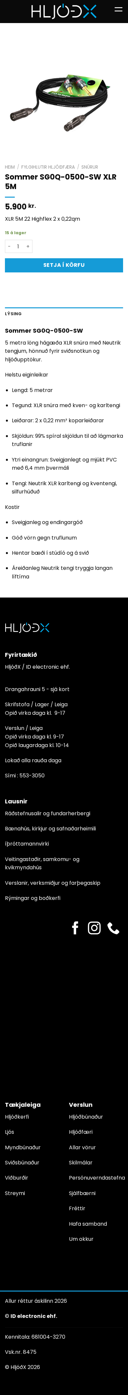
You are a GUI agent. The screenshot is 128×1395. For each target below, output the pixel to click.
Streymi (15, 1193)
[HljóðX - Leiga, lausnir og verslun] (64, 11)
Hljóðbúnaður (86, 1117)
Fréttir (77, 1208)
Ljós (9, 1132)
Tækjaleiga (23, 1105)
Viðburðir (16, 1178)
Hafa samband (88, 1224)
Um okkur (81, 1239)
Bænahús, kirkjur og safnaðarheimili (50, 828)
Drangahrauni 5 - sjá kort (37, 689)
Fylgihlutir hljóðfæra (48, 167)
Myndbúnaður (23, 1147)
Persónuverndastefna (97, 1178)
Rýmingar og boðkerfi (32, 898)
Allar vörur (82, 1147)
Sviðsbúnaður (22, 1162)
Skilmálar (81, 1162)
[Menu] (118, 11)
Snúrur (89, 167)
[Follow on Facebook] (75, 929)
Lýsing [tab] (13, 314)
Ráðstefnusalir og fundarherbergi (47, 813)
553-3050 (32, 775)
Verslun (81, 1105)
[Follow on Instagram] (94, 929)
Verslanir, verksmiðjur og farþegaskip (52, 883)
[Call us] (113, 929)
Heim (10, 167)
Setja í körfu (64, 265)
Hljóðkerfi (17, 1117)
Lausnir (16, 801)
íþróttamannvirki (27, 844)
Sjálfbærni (82, 1193)
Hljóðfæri (81, 1132)
